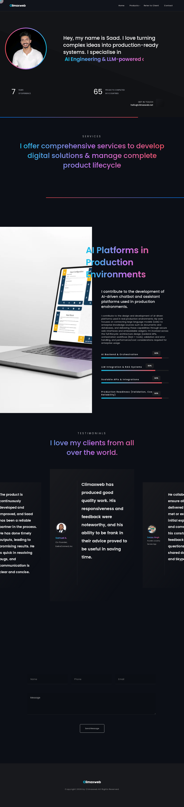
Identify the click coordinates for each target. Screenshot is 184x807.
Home (121, 5)
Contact (168, 5)
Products (134, 5)
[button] (179, 538)
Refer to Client (151, 5)
